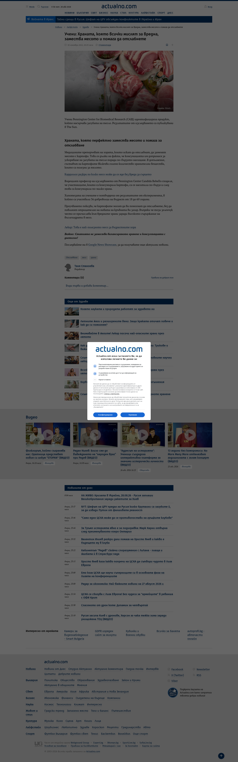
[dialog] (119, 381)
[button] (119, 379)
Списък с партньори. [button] (111, 394)
